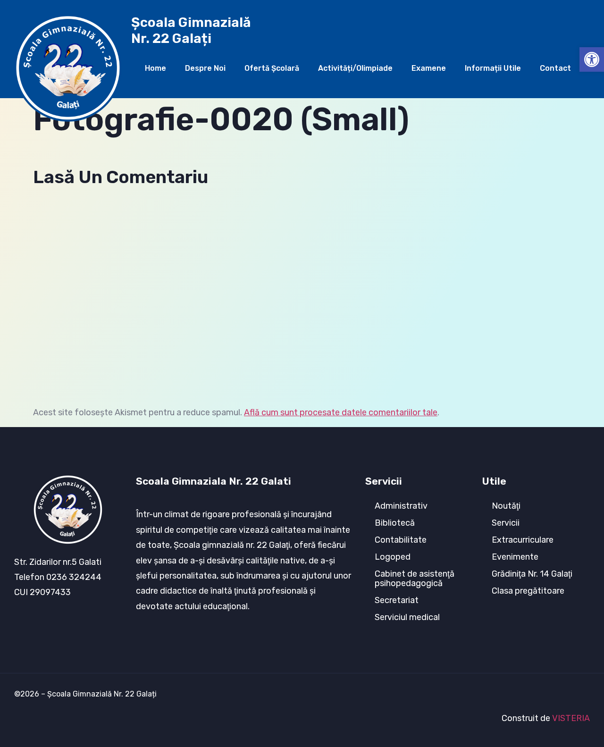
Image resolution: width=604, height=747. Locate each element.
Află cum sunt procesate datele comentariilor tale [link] (340, 412)
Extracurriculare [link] (523, 540)
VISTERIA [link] (571, 718)
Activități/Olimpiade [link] (355, 68)
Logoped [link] (393, 557)
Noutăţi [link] (506, 506)
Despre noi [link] (205, 68)
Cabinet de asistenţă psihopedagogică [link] (414, 578)
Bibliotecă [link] (395, 523)
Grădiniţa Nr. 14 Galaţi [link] (532, 574)
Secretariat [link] (397, 600)
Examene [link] (428, 68)
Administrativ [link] (401, 506)
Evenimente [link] (515, 557)
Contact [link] (555, 68)
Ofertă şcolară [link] (271, 68)
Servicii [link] (506, 523)
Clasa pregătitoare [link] (528, 591)
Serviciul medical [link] (407, 617)
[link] (591, 59)
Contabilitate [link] (401, 540)
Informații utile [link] (493, 68)
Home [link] (155, 68)
